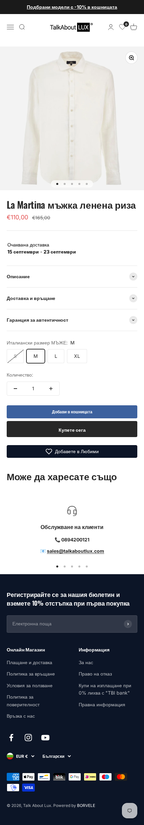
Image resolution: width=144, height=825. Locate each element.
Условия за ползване (30, 685)
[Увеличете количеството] (51, 388)
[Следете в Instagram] (28, 737)
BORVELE (86, 805)
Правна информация (102, 704)
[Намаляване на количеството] (15, 388)
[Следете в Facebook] (11, 737)
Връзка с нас (21, 716)
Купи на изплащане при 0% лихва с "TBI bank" (105, 689)
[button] (72, 451)
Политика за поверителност (23, 700)
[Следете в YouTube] (45, 737)
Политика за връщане (31, 674)
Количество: (20, 375)
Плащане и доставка (29, 662)
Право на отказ (95, 674)
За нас (86, 662)
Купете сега (72, 430)
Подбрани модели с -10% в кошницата (72, 7)
